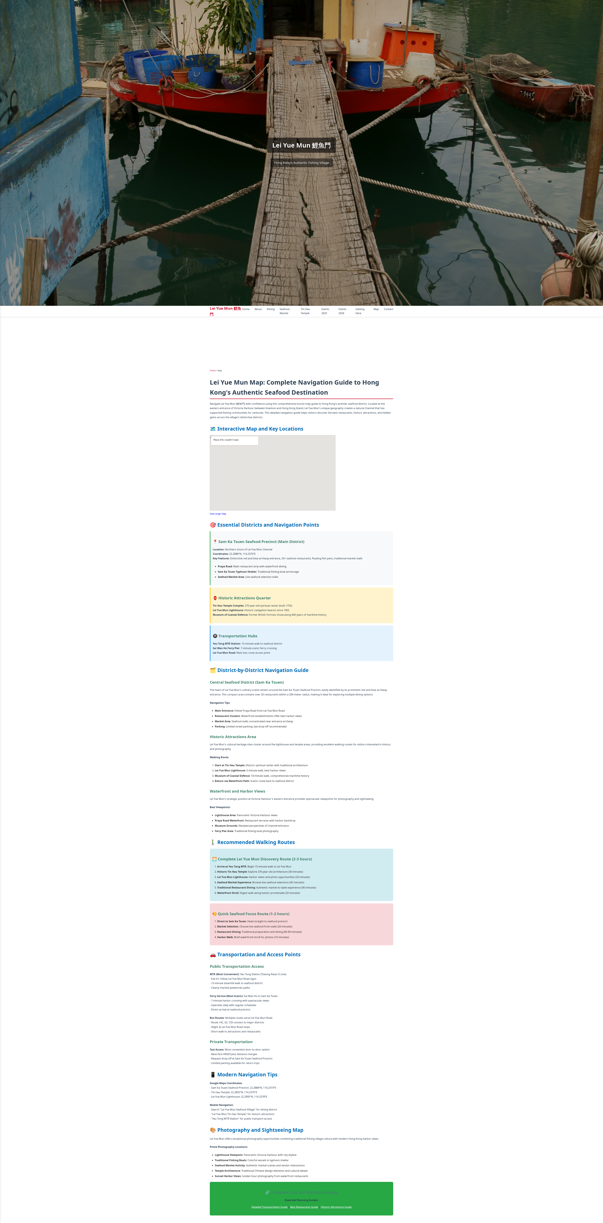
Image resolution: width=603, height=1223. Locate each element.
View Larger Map (218, 513)
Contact (388, 309)
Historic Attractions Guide (336, 1207)
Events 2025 (325, 311)
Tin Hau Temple (305, 311)
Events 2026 (342, 311)
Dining (271, 309)
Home (246, 309)
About (258, 309)
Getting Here (360, 311)
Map (376, 309)
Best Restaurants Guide (304, 1207)
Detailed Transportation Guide (269, 1207)
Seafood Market (285, 311)
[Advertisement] (301, 340)
